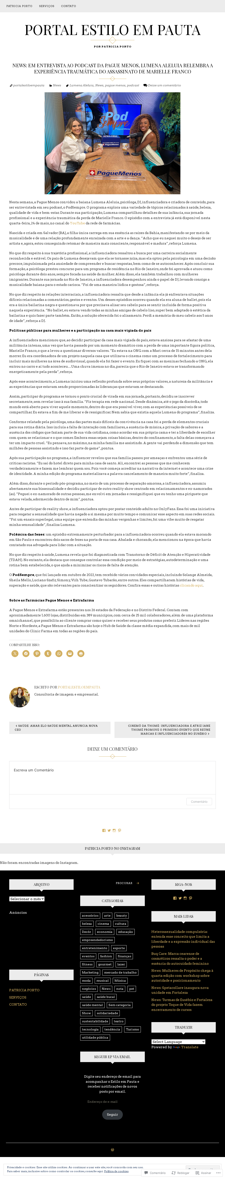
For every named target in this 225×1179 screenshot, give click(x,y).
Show (86, 1013)
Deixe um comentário (164, 85)
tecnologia (90, 1029)
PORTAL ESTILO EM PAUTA (112, 29)
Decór (86, 932)
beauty (121, 915)
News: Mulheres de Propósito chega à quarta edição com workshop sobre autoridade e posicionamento (182, 976)
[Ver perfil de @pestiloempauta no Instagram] (114, 830)
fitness (87, 964)
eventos (88, 956)
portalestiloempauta (28, 85)
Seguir (112, 1115)
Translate (189, 1047)
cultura (120, 923)
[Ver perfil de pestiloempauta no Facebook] (104, 830)
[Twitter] (180, 898)
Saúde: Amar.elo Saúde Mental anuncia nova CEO (56, 727)
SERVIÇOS (46, 6)
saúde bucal (106, 997)
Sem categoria (120, 1005)
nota (119, 988)
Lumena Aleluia (81, 85)
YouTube (77, 223)
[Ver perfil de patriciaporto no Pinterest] (119, 830)
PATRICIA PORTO (19, 6)
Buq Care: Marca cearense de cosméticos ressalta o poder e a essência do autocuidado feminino (180, 959)
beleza (87, 923)
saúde (86, 997)
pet (131, 988)
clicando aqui (191, 585)
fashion (106, 956)
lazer (121, 964)
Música (120, 980)
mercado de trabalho (120, 972)
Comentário (199, 801)
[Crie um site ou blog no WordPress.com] (112, 1150)
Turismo (132, 1029)
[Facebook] (175, 898)
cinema (103, 923)
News (57, 85)
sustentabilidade (95, 1021)
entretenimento (94, 948)
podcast (133, 85)
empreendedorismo (97, 940)
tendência (112, 1029)
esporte (119, 948)
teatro (118, 1021)
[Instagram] (185, 898)
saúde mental (92, 1005)
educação (125, 932)
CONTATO (68, 6)
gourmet (105, 964)
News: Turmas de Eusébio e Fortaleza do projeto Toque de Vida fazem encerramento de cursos (181, 1005)
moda (86, 980)
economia (104, 932)
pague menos (115, 85)
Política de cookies (116, 1171)
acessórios (90, 915)
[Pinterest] (190, 898)
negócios (89, 988)
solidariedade (107, 1013)
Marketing (90, 972)
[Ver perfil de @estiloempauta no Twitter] (109, 830)
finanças (124, 956)
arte (107, 915)
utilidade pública (95, 1037)
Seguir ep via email (112, 1056)
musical (102, 980)
